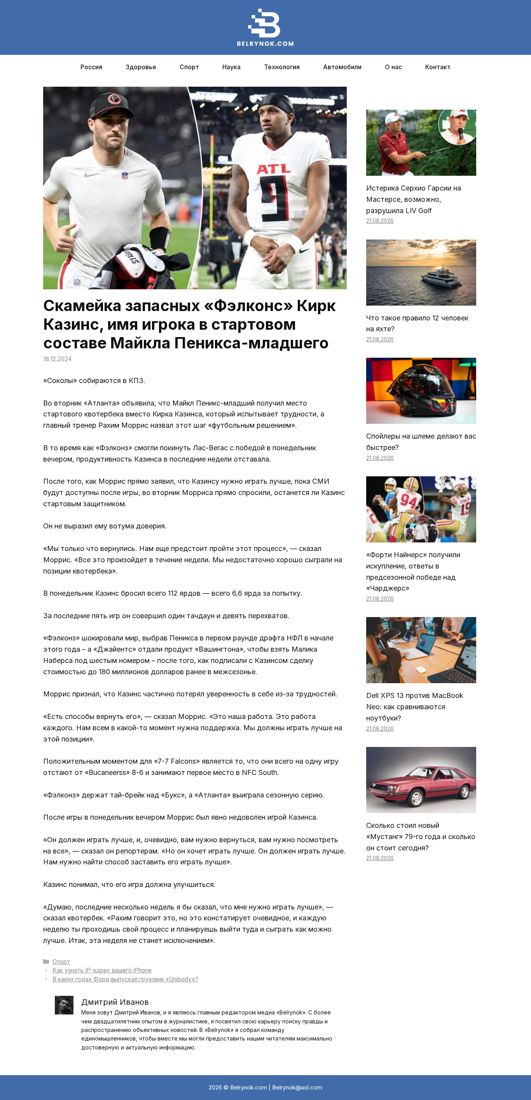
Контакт (438, 67)
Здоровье (141, 67)
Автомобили (342, 67)
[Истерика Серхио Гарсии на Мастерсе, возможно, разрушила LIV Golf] (421, 170)
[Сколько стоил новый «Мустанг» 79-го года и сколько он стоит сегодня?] (421, 807)
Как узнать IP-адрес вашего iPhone (102, 970)
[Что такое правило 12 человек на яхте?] (421, 300)
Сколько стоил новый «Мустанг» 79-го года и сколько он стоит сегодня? (420, 836)
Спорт (189, 67)
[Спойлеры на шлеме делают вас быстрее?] (421, 418)
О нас (393, 67)
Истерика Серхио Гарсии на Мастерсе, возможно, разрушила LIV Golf (413, 199)
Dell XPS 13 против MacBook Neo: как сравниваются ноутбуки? (414, 706)
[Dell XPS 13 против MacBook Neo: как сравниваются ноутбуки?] (421, 677)
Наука (231, 67)
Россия (91, 67)
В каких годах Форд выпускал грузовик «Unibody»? (125, 979)
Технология (282, 67)
